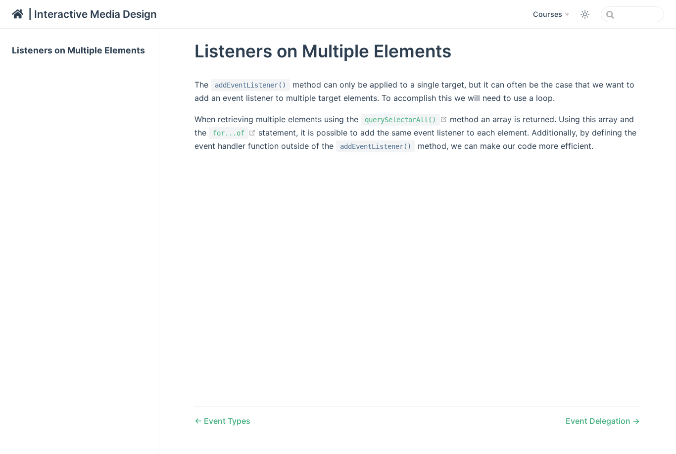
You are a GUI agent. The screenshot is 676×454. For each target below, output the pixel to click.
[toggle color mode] (585, 14)
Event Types (226, 421)
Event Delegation (599, 421)
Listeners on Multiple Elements (78, 50)
